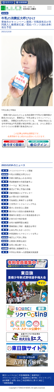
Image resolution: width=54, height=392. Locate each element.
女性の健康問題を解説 (19, 222)
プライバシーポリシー (11, 378)
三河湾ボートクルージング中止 (22, 204)
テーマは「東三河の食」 (19, 185)
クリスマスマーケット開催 (20, 171)
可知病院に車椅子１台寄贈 (20, 200)
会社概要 (6, 380)
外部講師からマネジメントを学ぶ (23, 234)
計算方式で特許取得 (18, 219)
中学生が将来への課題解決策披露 (23, 252)
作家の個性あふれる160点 (20, 178)
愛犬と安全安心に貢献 (19, 208)
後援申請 (35, 375)
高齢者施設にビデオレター (20, 193)
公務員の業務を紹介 (18, 241)
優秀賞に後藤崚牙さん (19, 248)
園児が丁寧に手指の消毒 (19, 189)
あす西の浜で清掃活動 (19, 197)
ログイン (7, 2)
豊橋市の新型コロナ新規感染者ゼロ (24, 215)
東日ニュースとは (9, 375)
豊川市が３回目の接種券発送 (21, 211)
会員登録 (21, 2)
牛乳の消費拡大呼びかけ (19, 174)
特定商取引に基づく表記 (33, 380)
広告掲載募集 (24, 375)
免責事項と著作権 (29, 378)
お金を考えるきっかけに (19, 230)
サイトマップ (44, 378)
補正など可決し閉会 (18, 237)
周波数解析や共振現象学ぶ (20, 182)
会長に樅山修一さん (18, 245)
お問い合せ (16, 380)
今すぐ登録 (13, 143)
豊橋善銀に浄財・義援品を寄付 (22, 226)
